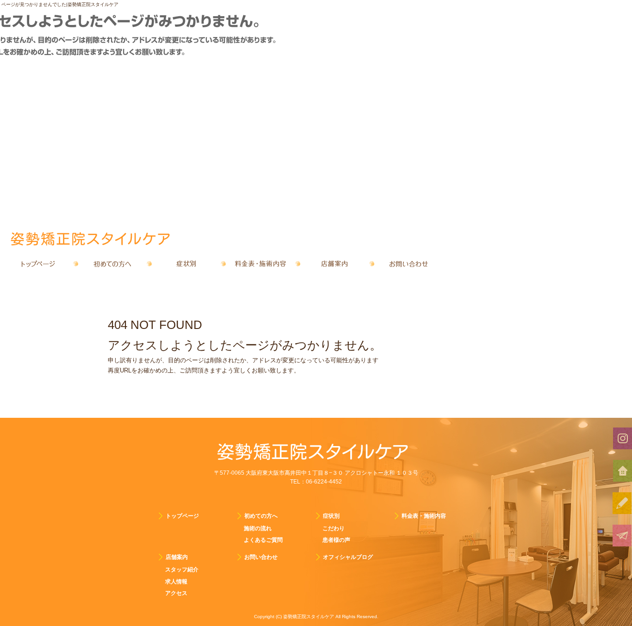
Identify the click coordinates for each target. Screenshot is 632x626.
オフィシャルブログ (348, 557)
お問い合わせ (409, 264)
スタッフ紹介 (181, 569)
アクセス (176, 593)
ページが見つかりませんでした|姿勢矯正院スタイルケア (59, 4)
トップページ (38, 264)
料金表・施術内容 (260, 264)
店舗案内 (334, 264)
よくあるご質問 (263, 540)
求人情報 (176, 581)
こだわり (333, 528)
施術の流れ (258, 528)
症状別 (186, 264)
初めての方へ (112, 264)
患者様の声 (336, 540)
